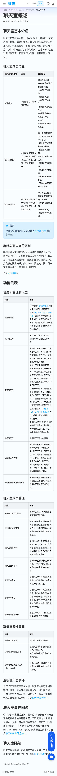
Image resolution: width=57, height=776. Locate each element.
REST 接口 (40, 231)
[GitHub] (48, 3)
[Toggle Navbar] (53, 3)
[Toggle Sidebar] (5, 3)
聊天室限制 (39, 754)
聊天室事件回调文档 (15, 733)
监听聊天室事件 (40, 698)
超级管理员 (43, 306)
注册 (40, 4)
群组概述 (12, 273)
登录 (34, 4)
